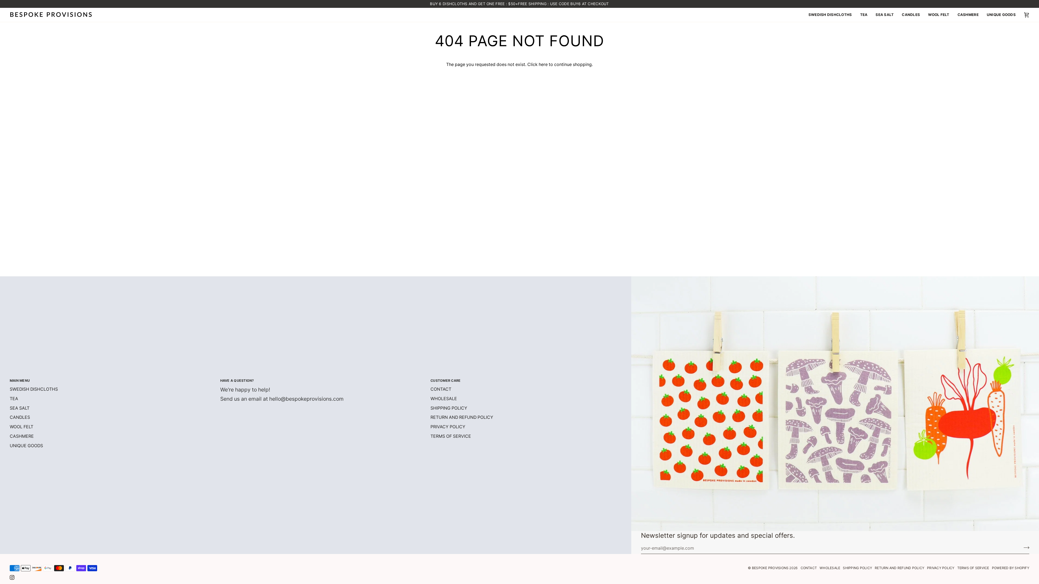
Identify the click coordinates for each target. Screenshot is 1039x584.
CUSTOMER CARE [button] (445, 381)
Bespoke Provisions (770, 568)
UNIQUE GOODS (26, 445)
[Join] (1024, 547)
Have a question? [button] (237, 381)
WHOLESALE (443, 398)
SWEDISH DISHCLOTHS (34, 389)
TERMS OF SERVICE (450, 436)
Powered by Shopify (1010, 568)
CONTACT (440, 389)
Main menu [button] (20, 381)
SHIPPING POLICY (448, 408)
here (543, 64)
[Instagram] (12, 577)
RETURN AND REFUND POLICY (461, 417)
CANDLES (20, 417)
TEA (14, 398)
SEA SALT (19, 408)
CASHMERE (22, 436)
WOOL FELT (21, 426)
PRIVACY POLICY (447, 426)
